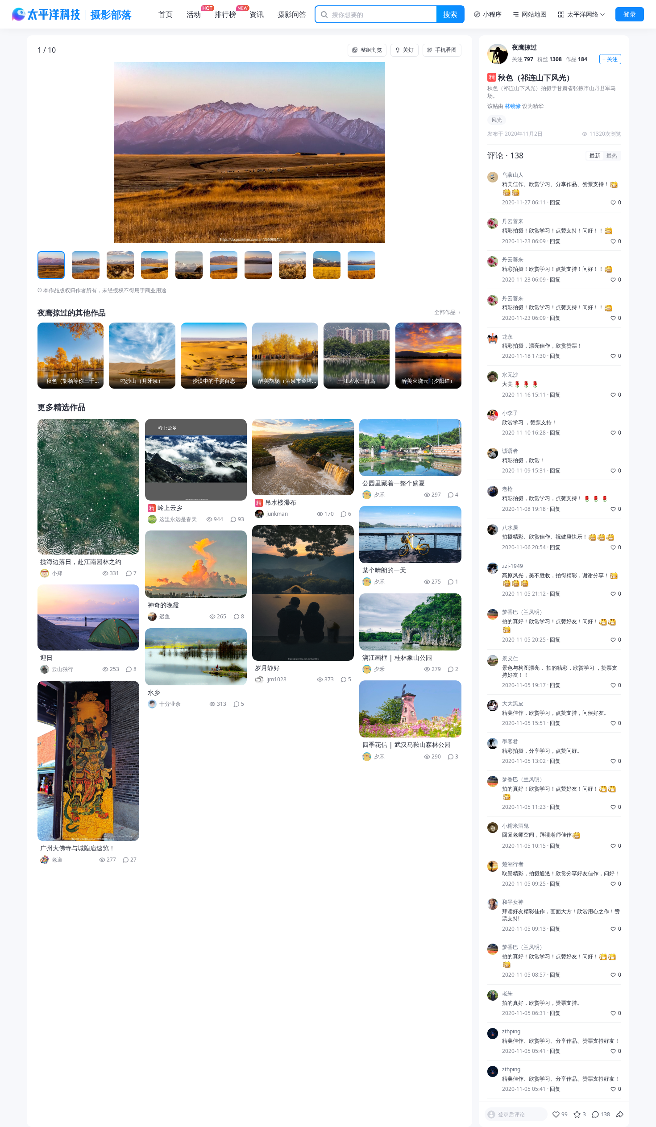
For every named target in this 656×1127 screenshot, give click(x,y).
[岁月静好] (303, 593)
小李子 (510, 413)
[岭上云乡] (196, 460)
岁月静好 (267, 667)
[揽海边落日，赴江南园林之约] (88, 487)
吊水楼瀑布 (280, 502)
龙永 (507, 336)
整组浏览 (371, 50)
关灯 (408, 50)
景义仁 (510, 658)
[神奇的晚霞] (196, 564)
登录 (629, 14)
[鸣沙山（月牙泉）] (142, 356)
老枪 (507, 489)
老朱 (507, 993)
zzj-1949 (512, 566)
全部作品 (445, 312)
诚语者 (510, 451)
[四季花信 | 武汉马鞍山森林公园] (410, 709)
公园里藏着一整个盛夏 (393, 483)
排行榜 (225, 14)
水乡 (154, 692)
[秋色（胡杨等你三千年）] (70, 356)
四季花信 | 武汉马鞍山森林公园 (406, 744)
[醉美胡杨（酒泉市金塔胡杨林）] (285, 356)
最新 (595, 155)
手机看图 (446, 50)
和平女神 (512, 902)
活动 (194, 14)
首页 (165, 14)
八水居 (510, 527)
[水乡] (196, 656)
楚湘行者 (512, 864)
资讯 (256, 14)
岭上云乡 (170, 507)
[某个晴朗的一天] (410, 534)
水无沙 (510, 374)
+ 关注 (610, 59)
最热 (611, 155)
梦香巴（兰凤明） (523, 612)
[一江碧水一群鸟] (357, 356)
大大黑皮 (512, 703)
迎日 (46, 657)
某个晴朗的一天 (384, 570)
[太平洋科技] (46, 14)
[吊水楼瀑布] (303, 457)
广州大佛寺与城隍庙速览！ (77, 848)
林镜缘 (513, 106)
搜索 (450, 14)
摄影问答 (292, 14)
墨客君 (510, 741)
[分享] (620, 1114)
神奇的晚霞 (163, 605)
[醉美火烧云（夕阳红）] (428, 356)
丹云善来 (512, 221)
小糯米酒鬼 (515, 825)
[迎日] (88, 617)
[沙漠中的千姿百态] (214, 356)
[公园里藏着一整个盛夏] (410, 447)
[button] (79, 152)
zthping (511, 1031)
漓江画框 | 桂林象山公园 (397, 657)
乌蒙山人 (512, 175)
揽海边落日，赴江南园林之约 (80, 561)
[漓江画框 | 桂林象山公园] (410, 622)
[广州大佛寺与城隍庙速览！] (88, 761)
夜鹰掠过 (524, 47)
